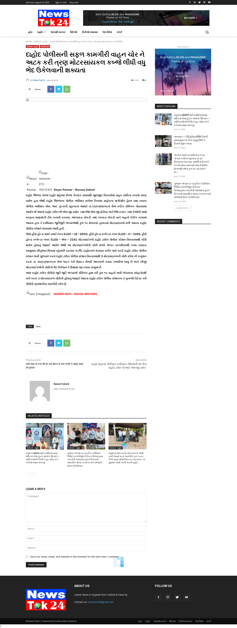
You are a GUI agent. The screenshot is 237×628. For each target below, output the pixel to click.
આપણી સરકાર (160, 621)
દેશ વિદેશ (199, 621)
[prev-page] (28, 474)
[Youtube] (209, 3)
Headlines (45, 46)
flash (38, 326)
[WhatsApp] (66, 89)
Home (29, 41)
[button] (207, 32)
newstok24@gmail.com (101, 602)
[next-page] (33, 474)
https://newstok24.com (64, 389)
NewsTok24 (38, 80)
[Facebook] (190, 3)
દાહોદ (147, 621)
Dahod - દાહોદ (41, 41)
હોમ (140, 621)
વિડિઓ (172, 621)
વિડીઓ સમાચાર (185, 621)
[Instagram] (195, 3)
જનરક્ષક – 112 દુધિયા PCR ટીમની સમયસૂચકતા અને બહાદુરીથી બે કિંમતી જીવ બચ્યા (191, 140)
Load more (181, 207)
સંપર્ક (209, 621)
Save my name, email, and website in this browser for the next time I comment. (75, 556)
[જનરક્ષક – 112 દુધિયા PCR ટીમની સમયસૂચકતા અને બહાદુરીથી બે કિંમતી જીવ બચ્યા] (163, 141)
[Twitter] (200, 3)
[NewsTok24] (28, 80)
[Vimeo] (204, 3)
